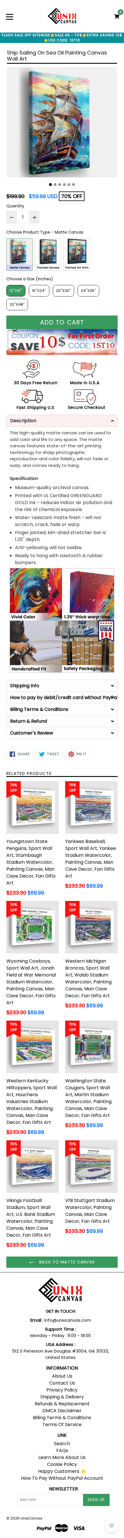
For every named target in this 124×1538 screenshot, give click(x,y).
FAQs (62, 1450)
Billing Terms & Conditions (62, 1417)
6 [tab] (73, 184)
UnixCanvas (31, 1518)
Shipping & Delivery (62, 1397)
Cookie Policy (62, 1464)
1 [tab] (50, 184)
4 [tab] (64, 184)
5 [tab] (68, 184)
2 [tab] (55, 184)
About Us (62, 1376)
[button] (62, 421)
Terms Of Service (62, 1424)
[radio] (19, 254)
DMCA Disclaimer (62, 1410)
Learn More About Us (62, 1457)
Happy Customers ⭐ (62, 1471)
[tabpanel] (62, 124)
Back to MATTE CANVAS (66, 1262)
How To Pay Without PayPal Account (62, 1478)
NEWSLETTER (63, 1489)
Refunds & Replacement (62, 1403)
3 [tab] (59, 184)
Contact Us (62, 1383)
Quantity (15, 206)
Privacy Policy (62, 1390)
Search (62, 1443)
